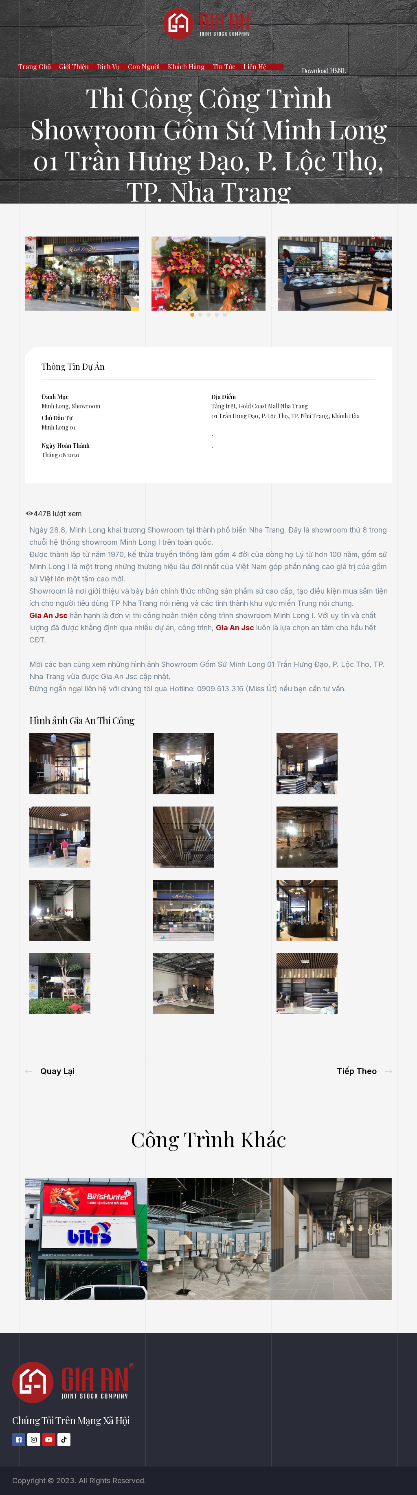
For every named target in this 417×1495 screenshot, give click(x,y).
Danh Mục (55, 397)
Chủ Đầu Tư (57, 418)
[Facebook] (18, 1439)
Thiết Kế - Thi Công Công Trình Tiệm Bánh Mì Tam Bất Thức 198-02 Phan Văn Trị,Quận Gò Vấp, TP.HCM (50, 1071)
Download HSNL (324, 70)
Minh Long (55, 406)
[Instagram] (33, 1439)
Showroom (86, 406)
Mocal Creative (192, 1239)
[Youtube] (48, 1439)
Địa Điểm (223, 397)
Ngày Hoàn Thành (66, 445)
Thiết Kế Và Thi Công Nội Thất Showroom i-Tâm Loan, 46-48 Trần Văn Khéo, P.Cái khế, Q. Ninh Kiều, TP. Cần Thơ (364, 1071)
